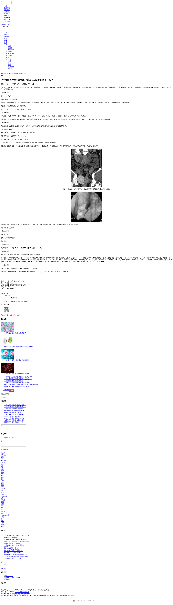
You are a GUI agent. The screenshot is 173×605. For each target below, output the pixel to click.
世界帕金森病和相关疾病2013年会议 (15, 539)
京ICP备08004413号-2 (22, 592)
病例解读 (7, 13)
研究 (2, 487)
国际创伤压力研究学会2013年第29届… (16, 554)
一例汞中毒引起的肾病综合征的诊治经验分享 (18, 346)
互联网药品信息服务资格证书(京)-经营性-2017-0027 (17, 595)
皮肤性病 (11, 53)
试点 (2, 507)
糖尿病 (6, 36)
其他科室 (11, 68)
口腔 (2, 523)
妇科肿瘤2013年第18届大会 (13, 553)
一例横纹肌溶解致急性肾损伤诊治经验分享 (18, 382)
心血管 (6, 38)
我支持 (6, 308)
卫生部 (3, 462)
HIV (2, 475)
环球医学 (3, 73)
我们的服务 (10, 594)
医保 (2, 521)
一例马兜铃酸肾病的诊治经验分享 (15, 333)
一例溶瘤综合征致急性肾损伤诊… (15, 407)
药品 (2, 526)
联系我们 (3, 397)
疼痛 (9, 59)
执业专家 (7, 19)
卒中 (2, 519)
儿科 (5, 32)
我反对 (6, 312)
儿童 (2, 468)
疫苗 (2, 479)
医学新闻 (7, 8)
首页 (5, 6)
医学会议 (3, 455)
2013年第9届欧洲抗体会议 (12, 549)
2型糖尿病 (4, 496)
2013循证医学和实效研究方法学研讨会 (16, 535)
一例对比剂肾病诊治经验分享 (13, 381)
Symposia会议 (5, 515)
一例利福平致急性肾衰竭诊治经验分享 (16, 360)
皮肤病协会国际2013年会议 (13, 558)
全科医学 (11, 55)
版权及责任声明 (20, 594)
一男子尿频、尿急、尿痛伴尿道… (15, 414)
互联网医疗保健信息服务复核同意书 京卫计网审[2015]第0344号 (54, 595)
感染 (5, 40)
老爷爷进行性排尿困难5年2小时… (15, 418)
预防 (2, 483)
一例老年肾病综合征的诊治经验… (15, 410)
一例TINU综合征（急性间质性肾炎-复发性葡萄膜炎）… (22, 384)
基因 (2, 492)
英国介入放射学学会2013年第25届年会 (16, 541)
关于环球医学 (5, 24)
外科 (9, 61)
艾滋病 (3, 488)
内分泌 (10, 51)
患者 (2, 464)
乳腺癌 (3, 500)
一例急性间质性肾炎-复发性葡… (14, 408)
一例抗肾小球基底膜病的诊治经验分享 (16, 386)
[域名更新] (13, 430)
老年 (2, 505)
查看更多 (3, 568)
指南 (2, 477)
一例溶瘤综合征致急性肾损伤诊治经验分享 (18, 377)
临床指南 (7, 17)
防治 (2, 524)
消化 (9, 63)
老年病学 (11, 49)
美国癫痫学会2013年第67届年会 (14, 545)
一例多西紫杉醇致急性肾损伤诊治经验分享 (18, 379)
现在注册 (6, 390)
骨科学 (10, 48)
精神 (9, 65)
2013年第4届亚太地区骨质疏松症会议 (16, 556)
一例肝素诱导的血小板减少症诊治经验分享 (18, 373)
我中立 (6, 310)
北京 (2, 472)
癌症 (2, 470)
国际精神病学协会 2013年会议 (13, 551)
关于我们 (3, 594)
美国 (2, 485)
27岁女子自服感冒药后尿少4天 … (15, 416)
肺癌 (2, 513)
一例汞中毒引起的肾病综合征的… (15, 405)
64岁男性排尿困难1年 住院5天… (14, 412)
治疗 (2, 457)
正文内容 (23, 73)
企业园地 (7, 21)
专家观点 (7, 12)
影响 (2, 494)
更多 (5, 44)
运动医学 (11, 67)
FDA (2, 459)
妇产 (5, 34)
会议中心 (7, 15)
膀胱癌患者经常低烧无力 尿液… (14, 422)
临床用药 (7, 10)
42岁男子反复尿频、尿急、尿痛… (15, 420)
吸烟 (2, 502)
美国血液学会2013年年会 (12, 543)
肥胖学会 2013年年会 (11, 547)
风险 (2, 473)
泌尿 (9, 57)
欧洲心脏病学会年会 (10, 537)
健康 (2, 490)
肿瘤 (5, 42)
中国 (2, 517)
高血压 (3, 511)
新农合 (3, 509)
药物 (2, 504)
